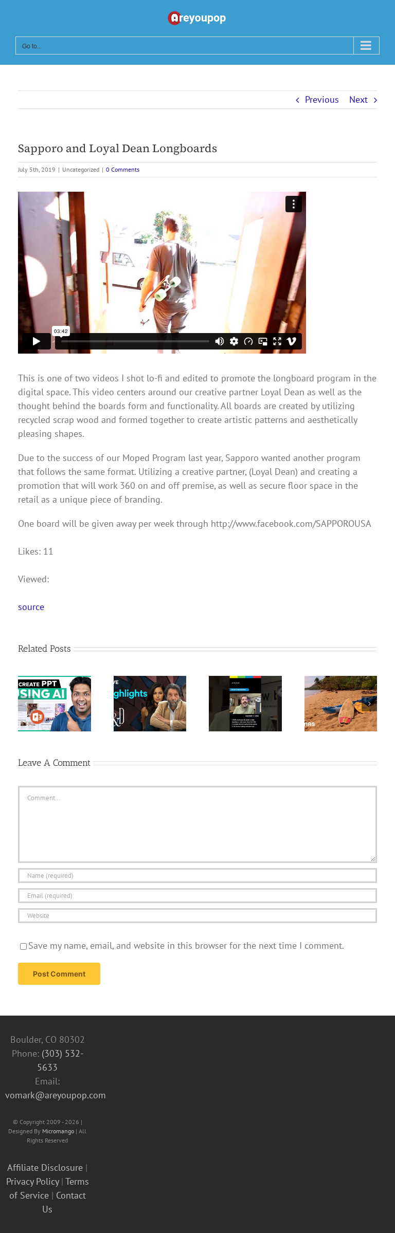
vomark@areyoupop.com (55, 1095)
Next (358, 99)
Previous (322, 99)
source (31, 607)
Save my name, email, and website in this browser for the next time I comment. (186, 945)
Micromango (58, 1131)
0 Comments (122, 169)
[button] (25, 703)
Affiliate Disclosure (45, 1167)
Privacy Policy (32, 1181)
